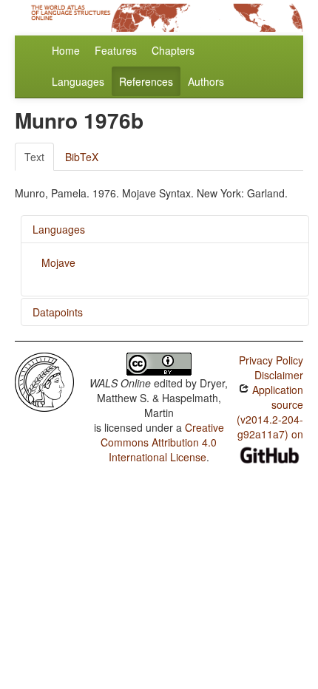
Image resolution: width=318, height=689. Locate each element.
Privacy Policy (271, 360)
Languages (78, 81)
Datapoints (58, 312)
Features (116, 50)
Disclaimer (278, 374)
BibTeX (81, 156)
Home (66, 50)
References (146, 81)
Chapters (173, 50)
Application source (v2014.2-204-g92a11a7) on (270, 411)
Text (34, 156)
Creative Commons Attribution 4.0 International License (162, 442)
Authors (206, 81)
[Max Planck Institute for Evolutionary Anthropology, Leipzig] (44, 380)
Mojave (58, 262)
